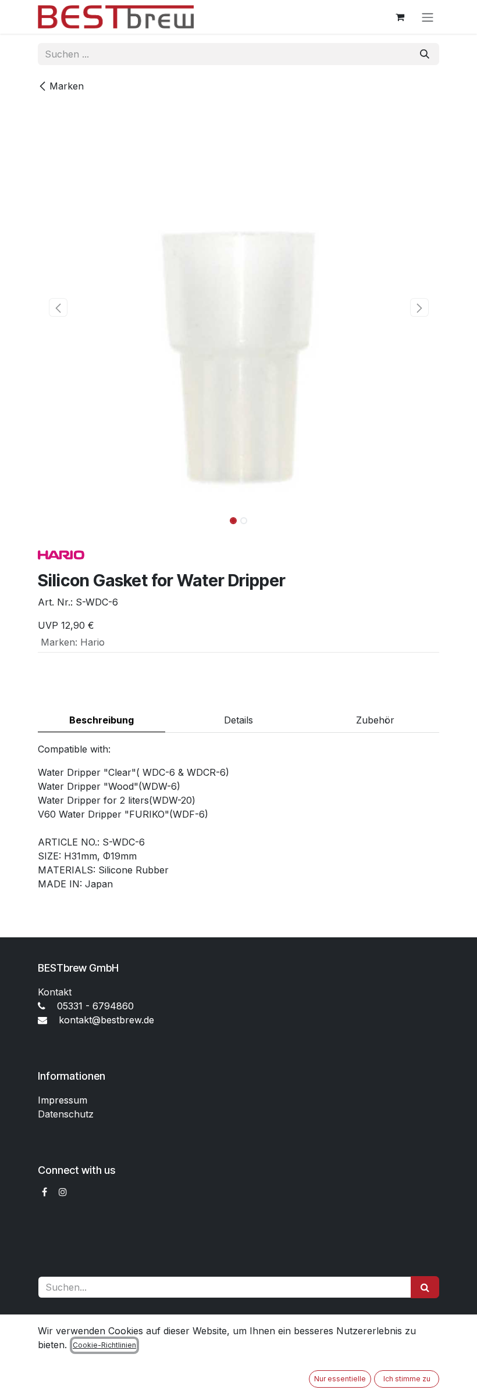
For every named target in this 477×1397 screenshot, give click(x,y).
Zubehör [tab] (375, 720)
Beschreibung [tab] (101, 720)
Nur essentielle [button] (340, 1378)
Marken (66, 86)
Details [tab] (238, 720)
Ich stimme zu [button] (406, 1378)
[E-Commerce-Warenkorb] (399, 16)
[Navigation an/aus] (427, 17)
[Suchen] (424, 54)
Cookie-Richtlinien (104, 1345)
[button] (58, 307)
